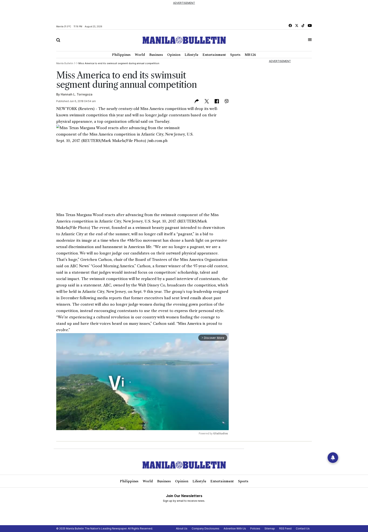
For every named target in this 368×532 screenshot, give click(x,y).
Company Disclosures (205, 528)
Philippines (121, 54)
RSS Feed (285, 528)
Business (156, 54)
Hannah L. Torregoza (76, 94)
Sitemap (269, 528)
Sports (235, 54)
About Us (181, 528)
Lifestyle (191, 54)
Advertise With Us (235, 528)
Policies (255, 528)
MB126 (250, 54)
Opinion (173, 54)
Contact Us (303, 528)
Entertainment (214, 54)
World (140, 54)
